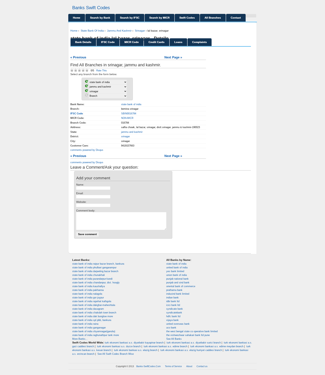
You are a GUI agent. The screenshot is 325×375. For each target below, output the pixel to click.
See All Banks (174, 338)
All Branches (213, 17)
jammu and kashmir (132, 132)
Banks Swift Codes (91, 7)
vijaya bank (172, 320)
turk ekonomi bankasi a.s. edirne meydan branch (216, 346)
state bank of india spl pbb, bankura (91, 320)
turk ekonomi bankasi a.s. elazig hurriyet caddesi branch (191, 350)
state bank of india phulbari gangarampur (94, 267)
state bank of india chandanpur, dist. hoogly (96, 282)
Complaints (199, 42)
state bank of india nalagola (87, 293)
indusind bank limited (177, 293)
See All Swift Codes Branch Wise (115, 353)
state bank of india (131, 104)
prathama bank (174, 290)
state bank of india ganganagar (89, 327)
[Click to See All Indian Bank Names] (86, 82)
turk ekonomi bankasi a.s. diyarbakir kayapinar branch (134, 342)
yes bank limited (175, 271)
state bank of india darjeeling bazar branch (95, 271)
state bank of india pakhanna (88, 290)
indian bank (172, 297)
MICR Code (132, 42)
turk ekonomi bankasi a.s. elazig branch (135, 350)
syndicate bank (174, 308)
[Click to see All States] (86, 86)
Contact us (202, 366)
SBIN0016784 (128, 113)
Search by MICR (159, 17)
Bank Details (83, 42)
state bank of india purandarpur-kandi (92, 278)
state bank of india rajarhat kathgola (91, 301)
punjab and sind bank (177, 282)
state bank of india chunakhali (88, 275)
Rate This (101, 70)
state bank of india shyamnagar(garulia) (93, 331)
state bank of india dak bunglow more (92, 316)
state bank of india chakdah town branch (94, 312)
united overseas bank (178, 323)
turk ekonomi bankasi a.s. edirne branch (165, 346)
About (189, 366)
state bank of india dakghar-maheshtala (93, 305)
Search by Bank (100, 17)
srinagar (125, 136)
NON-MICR (127, 118)
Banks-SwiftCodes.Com (148, 366)
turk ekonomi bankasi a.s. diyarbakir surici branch (194, 342)
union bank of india (176, 275)
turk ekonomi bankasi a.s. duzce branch (119, 346)
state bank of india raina (85, 323)
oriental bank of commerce (180, 286)
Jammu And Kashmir (119, 30)
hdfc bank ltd (173, 316)
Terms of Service (173, 366)
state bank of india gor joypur (88, 297)
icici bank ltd (173, 305)
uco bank (171, 327)
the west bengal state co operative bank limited (192, 331)
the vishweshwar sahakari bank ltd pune (188, 335)
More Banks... (80, 338)
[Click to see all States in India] (86, 91)
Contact (236, 17)
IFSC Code (108, 42)
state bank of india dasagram (88, 308)
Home (76, 17)
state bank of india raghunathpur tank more (95, 335)
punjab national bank (177, 278)
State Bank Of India (92, 30)
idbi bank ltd (172, 301)
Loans (178, 42)
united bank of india (177, 267)
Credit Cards (157, 42)
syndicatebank (174, 312)
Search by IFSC (130, 17)
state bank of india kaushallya (88, 286)
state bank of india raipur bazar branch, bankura (98, 263)
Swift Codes (187, 17)
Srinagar (140, 30)
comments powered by (86, 150)
